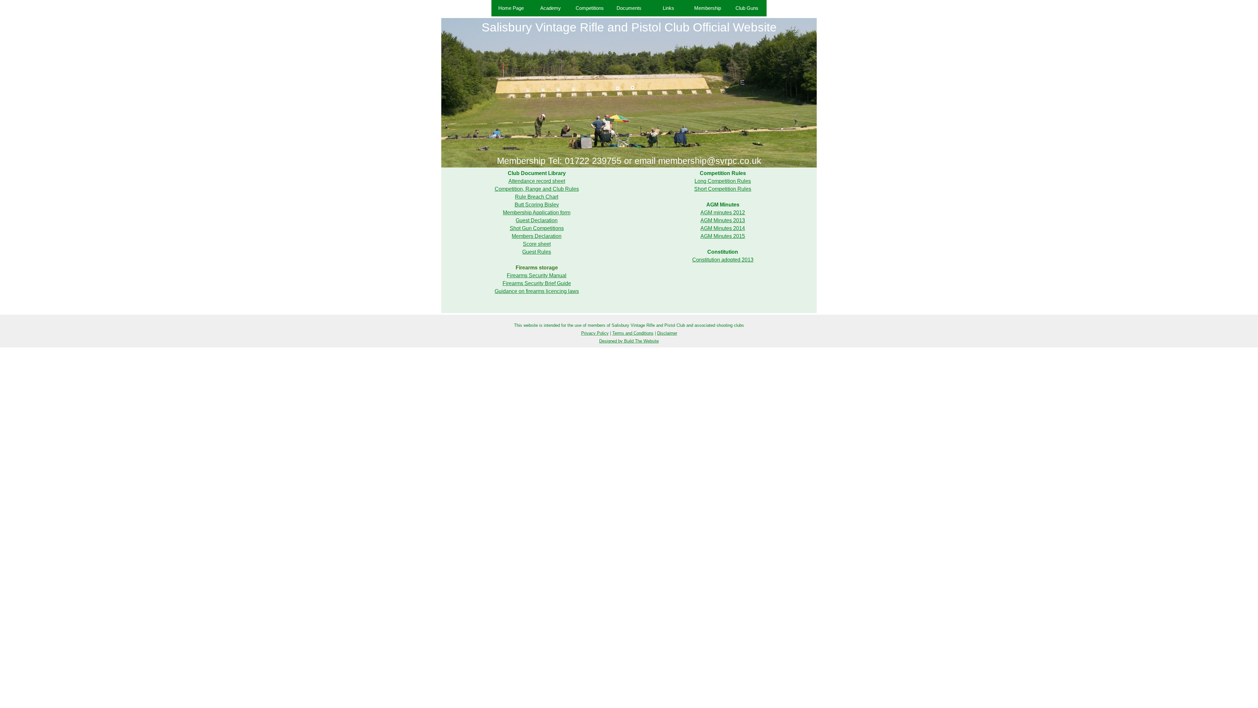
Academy (550, 8)
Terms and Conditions (633, 333)
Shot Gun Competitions (537, 228)
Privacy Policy (595, 333)
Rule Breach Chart (536, 197)
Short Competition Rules (722, 189)
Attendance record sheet (536, 181)
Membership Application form (536, 212)
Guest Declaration (537, 220)
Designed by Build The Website (629, 341)
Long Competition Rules (723, 181)
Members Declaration (537, 236)
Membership (707, 8)
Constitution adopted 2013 (722, 260)
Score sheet (537, 244)
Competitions (590, 8)
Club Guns (746, 8)
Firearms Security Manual (536, 275)
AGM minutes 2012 (722, 212)
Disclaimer (667, 333)
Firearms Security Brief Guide (537, 283)
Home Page (511, 8)
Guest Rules (536, 252)
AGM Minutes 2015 (722, 236)
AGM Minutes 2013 (722, 220)
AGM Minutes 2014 (722, 228)
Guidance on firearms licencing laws (537, 291)
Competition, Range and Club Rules (537, 189)
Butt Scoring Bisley (537, 204)
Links (668, 8)
